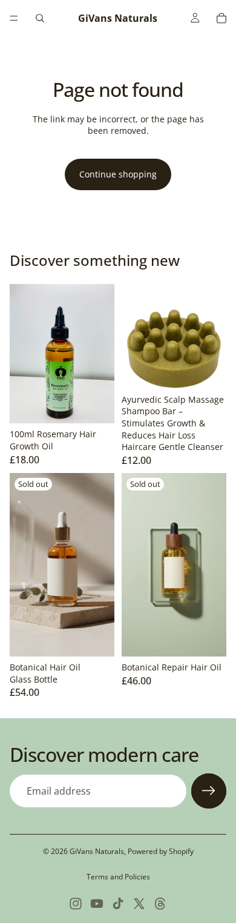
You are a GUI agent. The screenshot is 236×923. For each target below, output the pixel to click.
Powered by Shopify (161, 851)
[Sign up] (208, 791)
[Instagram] (75, 903)
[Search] (40, 18)
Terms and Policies (118, 877)
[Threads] (160, 903)
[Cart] (221, 18)
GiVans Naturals (97, 851)
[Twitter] (139, 903)
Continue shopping (118, 174)
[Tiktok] (118, 903)
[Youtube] (97, 903)
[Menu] (14, 18)
